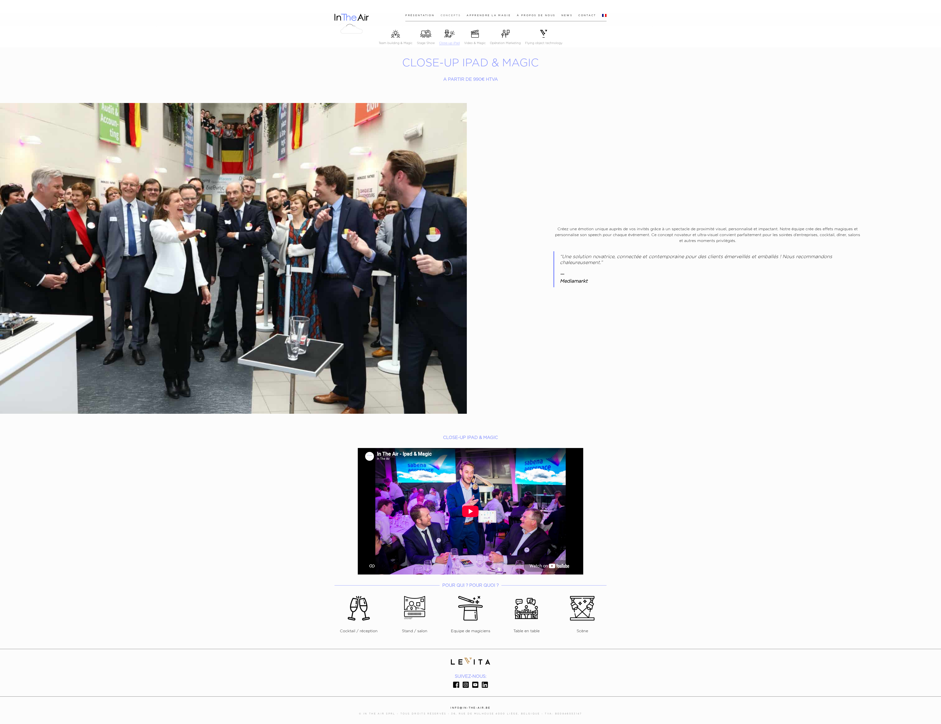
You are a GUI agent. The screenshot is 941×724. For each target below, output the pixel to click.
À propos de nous (536, 15)
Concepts (451, 15)
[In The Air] (351, 22)
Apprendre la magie (489, 15)
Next (470, 258)
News (566, 15)
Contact (587, 15)
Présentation (419, 15)
